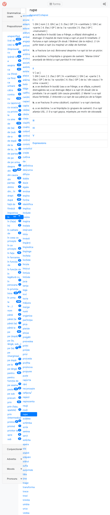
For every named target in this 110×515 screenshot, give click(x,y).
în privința (13, 289)
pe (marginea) (13, 354)
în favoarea (13, 258)
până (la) (13, 323)
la (13, 301)
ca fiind (13, 78)
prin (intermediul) (14, 416)
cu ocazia (13, 107)
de (13, 123)
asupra (13, 65)
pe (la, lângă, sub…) (14, 342)
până (13, 314)
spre (13, 434)
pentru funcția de (13, 379)
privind (13, 426)
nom (13, 310)
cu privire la (13, 113)
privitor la (13, 430)
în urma (13, 297)
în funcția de (13, 263)
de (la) (13, 127)
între (12, 293)
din (11, 170)
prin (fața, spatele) (13, 408)
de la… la (13, 149)
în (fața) (13, 221)
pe (13, 331)
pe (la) (12, 348)
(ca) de (13, 41)
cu (13, 98)
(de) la (12, 44)
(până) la (13, 56)
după (13, 199)
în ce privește (13, 247)
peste (12, 389)
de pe (13, 157)
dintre (13, 186)
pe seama (13, 385)
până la (13, 327)
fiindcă (13, 208)
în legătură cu (13, 275)
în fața (13, 252)
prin (13, 402)
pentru (13, 373)
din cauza (13, 175)
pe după (13, 360)
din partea (13, 181)
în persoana (13, 283)
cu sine (13, 119)
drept (13, 195)
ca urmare (13, 84)
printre (12, 421)
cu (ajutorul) (14, 103)
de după (13, 140)
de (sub (13, 132)
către (13, 90)
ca (13, 69)
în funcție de (14, 270)
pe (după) (13, 336)
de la (13, 144)
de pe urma (13, 162)
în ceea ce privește (13, 239)
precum (13, 397)
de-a (13, 136)
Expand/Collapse (39, 15)
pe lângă (13, 368)
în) (13, 225)
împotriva (13, 213)
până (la (13, 319)
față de (13, 204)
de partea (13, 153)
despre (13, 167)
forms (55, 4)
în (11, 216)
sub (13, 439)
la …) (13, 306)
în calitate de (13, 231)
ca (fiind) (13, 74)
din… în (13, 191)
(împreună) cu (13, 51)
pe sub (13, 393)
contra (13, 94)
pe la (12, 364)
